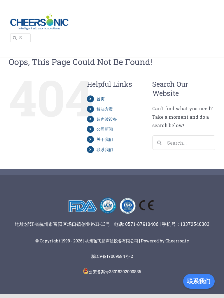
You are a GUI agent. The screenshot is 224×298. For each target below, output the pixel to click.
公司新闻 (105, 129)
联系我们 (105, 149)
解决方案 (105, 109)
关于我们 (105, 139)
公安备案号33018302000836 (115, 271)
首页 (101, 99)
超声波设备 (107, 119)
